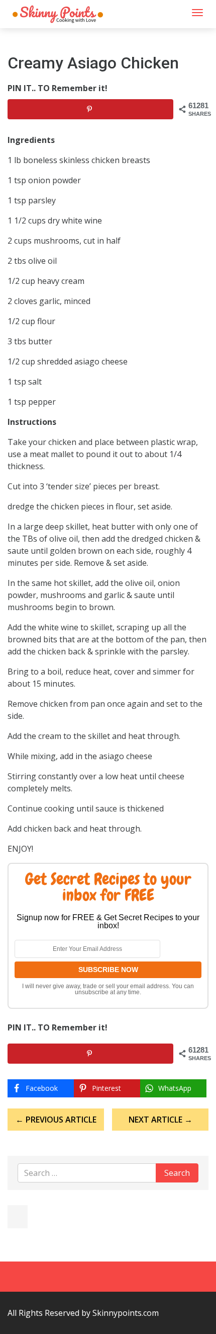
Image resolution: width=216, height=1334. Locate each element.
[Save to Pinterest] (90, 109)
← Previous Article (56, 1119)
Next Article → (160, 1119)
